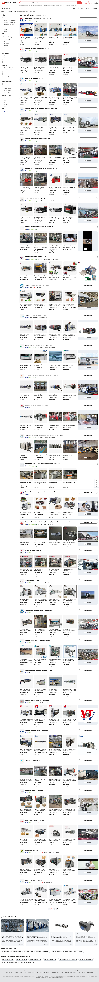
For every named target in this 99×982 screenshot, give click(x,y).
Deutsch (38, 972)
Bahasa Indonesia (90, 972)
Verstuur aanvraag (88, 18)
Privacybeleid (43, 970)
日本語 (25, 972)
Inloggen (96, 3)
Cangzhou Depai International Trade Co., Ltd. (37, 48)
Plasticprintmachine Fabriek (35, 959)
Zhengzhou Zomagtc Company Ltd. (34, 850)
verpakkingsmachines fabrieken (36, 5)
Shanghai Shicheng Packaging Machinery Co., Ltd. (38, 670)
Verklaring (27, 970)
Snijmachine (38, 951)
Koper (74, 8)
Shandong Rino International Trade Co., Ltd (36, 730)
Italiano (47, 972)
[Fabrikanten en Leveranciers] (8, 2)
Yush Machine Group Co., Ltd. (33, 760)
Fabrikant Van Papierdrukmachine (26, 962)
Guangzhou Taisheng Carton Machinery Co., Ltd (38, 18)
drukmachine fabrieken (69, 5)
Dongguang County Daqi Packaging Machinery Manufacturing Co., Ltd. (44, 435)
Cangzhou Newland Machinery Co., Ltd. (35, 315)
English (12, 972)
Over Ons (22, 970)
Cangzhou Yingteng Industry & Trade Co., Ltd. (37, 700)
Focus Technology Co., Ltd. (48, 974)
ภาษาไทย (74, 972)
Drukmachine (46, 951)
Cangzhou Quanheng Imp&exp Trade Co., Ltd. (37, 285)
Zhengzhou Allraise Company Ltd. (34, 790)
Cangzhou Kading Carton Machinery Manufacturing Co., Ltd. (41, 108)
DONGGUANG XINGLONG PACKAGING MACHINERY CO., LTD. (41, 375)
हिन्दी (71, 972)
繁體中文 (21, 972)
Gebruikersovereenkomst (34, 970)
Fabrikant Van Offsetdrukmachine (9, 962)
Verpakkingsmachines (16, 951)
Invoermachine (5, 951)
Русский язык (53, 972)
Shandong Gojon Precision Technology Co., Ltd (37, 640)
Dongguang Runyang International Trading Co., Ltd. (38, 610)
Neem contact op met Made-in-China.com (54, 970)
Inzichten (71, 970)
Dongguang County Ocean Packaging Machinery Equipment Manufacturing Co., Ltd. (47, 521)
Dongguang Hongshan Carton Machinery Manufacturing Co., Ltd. (42, 463)
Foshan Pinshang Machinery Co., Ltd (35, 198)
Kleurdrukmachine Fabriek (7, 959)
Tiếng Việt (83, 972)
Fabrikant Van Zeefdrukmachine (86, 959)
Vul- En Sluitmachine (78, 951)
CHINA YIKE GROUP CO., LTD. (33, 550)
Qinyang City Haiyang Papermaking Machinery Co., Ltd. (40, 492)
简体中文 (16, 972)
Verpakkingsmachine (56, 951)
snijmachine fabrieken (60, 5)
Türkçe (79, 972)
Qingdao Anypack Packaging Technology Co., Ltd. (38, 345)
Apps (87, 8)
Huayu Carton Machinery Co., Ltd (34, 78)
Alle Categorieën (6, 8)
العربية (62, 972)
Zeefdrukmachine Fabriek (21, 959)
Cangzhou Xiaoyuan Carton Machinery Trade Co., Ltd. (39, 226)
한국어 (58, 972)
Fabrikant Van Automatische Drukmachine (68, 959)
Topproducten (66, 970)
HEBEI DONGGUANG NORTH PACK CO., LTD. (36, 405)
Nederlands (67, 972)
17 (65, 908)
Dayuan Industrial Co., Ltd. (32, 580)
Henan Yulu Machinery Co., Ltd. (33, 880)
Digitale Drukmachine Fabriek (50, 959)
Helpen (81, 8)
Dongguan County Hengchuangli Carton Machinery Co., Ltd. (41, 168)
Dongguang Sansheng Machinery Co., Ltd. (36, 256)
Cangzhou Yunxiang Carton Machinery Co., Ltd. (37, 138)
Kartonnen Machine (67, 951)
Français (29, 972)
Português (43, 972)
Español (33, 972)
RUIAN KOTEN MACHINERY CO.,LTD (34, 820)
